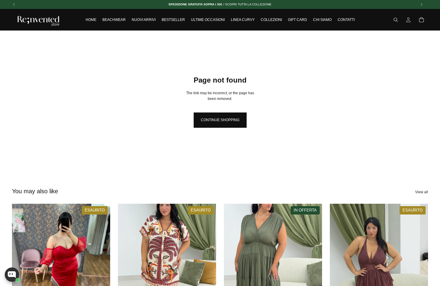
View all (421, 192)
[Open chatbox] (12, 274)
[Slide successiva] (207, 265)
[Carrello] (421, 19)
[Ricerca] (395, 19)
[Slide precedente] (127, 265)
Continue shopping (220, 120)
